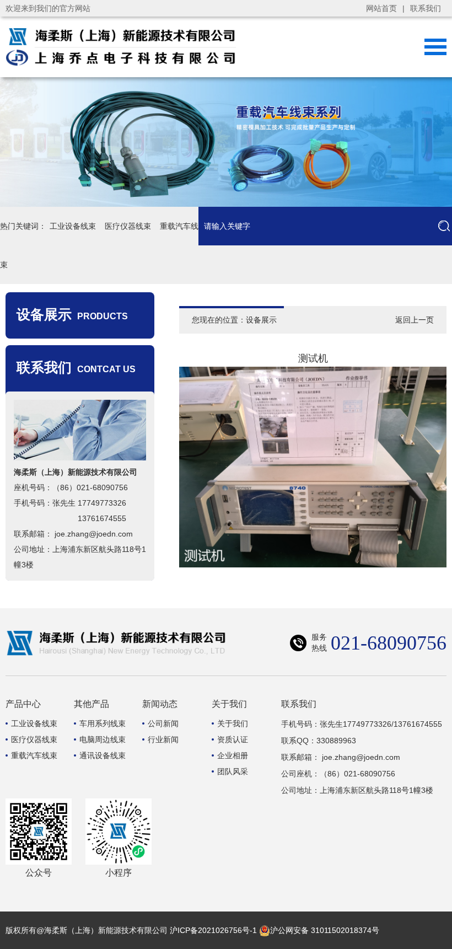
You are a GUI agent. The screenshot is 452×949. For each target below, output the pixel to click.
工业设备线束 (73, 226)
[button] (405, 142)
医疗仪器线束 (128, 226)
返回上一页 (414, 319)
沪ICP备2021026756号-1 (213, 930)
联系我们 (425, 8)
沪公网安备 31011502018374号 (324, 930)
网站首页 (381, 8)
